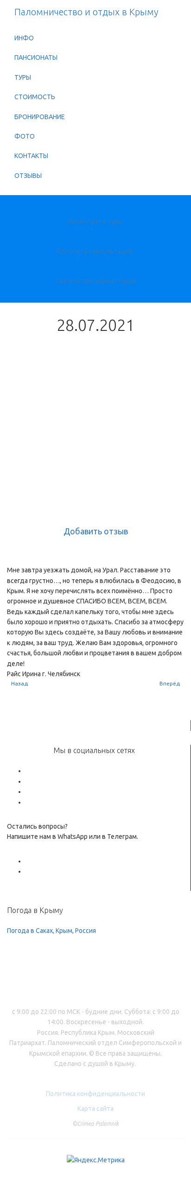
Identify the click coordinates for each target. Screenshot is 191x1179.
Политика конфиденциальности (95, 1093)
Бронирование (39, 116)
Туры (22, 77)
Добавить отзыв (96, 531)
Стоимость (34, 97)
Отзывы (28, 175)
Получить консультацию (95, 251)
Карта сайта (95, 1108)
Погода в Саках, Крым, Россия (51, 930)
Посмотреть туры (95, 221)
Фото (24, 136)
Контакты (31, 155)
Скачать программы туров (96, 281)
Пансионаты (35, 57)
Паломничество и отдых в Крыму (86, 11)
